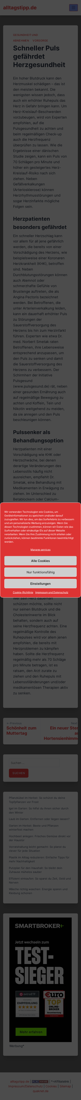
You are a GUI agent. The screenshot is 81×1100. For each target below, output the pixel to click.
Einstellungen (40, 583)
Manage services (40, 549)
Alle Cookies (40, 561)
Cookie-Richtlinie (23, 592)
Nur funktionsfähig (41, 572)
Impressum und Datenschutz (51, 592)
